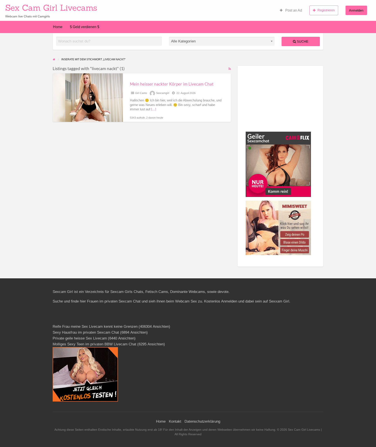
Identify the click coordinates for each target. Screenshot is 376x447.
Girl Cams (141, 93)
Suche (302, 41)
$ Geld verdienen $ (84, 27)
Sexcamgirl (162, 93)
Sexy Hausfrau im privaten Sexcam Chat (86, 332)
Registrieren (326, 10)
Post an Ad (293, 10)
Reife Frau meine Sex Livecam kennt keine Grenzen (95, 326)
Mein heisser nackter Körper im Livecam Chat (171, 83)
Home (57, 27)
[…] (153, 109)
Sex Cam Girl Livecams (51, 7)
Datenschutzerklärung (202, 421)
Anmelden (356, 10)
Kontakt (175, 421)
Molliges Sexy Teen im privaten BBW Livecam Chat (94, 344)
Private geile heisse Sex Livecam (80, 338)
